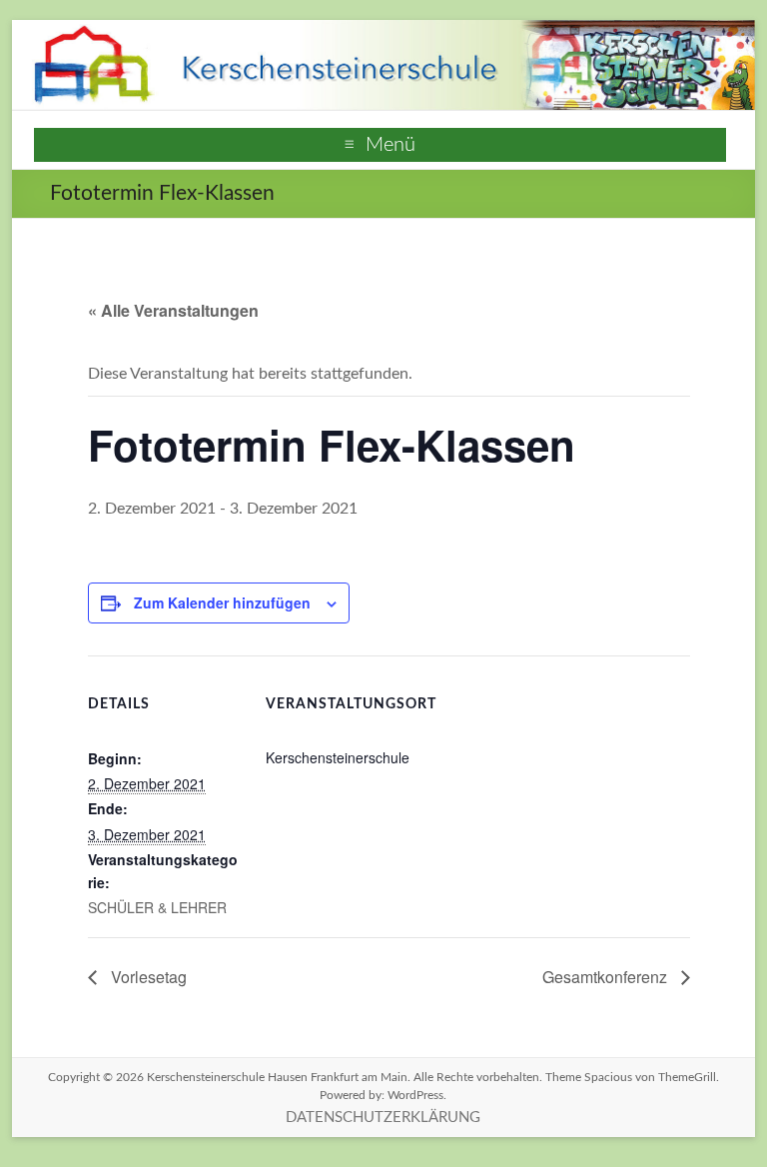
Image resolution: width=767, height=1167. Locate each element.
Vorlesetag (147, 976)
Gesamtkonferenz (606, 976)
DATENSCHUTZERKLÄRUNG (383, 1117)
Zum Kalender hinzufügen (222, 602)
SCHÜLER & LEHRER (157, 907)
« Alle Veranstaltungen (173, 310)
